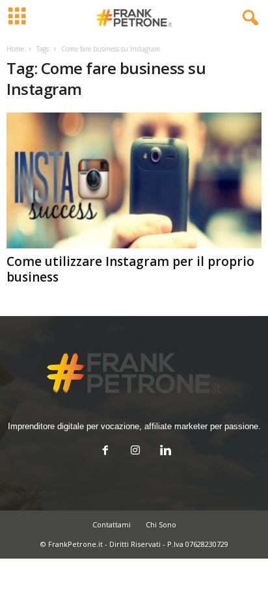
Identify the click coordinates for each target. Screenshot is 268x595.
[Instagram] (135, 451)
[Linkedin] (164, 451)
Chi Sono (161, 524)
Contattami (111, 524)
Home (15, 48)
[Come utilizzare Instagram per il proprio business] (134, 180)
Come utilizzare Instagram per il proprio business (130, 269)
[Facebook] (105, 451)
